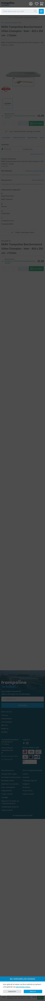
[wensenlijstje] (37, 4)
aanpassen (12, 991)
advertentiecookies (23, 987)
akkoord (33, 991)
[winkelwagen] (42, 4)
